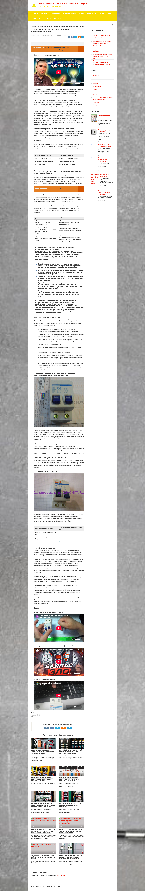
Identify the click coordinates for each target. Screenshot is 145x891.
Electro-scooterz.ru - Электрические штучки (63, 3)
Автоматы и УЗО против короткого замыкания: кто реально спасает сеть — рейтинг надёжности (43, 831)
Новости (81, 13)
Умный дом (36, 18)
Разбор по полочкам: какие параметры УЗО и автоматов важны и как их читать (69, 779)
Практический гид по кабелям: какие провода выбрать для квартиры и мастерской (42, 779)
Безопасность (55, 13)
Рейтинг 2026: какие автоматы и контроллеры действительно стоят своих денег (103, 37)
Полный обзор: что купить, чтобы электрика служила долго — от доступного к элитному (71, 751)
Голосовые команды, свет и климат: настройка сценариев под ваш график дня (103, 49)
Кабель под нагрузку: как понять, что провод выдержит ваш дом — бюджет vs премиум (71, 831)
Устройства (47, 18)
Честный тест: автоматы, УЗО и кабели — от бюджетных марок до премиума (43, 857)
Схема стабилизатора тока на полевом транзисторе (106, 174)
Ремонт (101, 13)
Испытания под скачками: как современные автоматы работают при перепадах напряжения (43, 805)
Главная (35, 13)
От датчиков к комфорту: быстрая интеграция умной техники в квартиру (102, 56)
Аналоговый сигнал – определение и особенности (104, 159)
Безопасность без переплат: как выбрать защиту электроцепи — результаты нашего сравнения (70, 857)
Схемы (109, 13)
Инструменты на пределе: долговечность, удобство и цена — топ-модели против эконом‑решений (43, 752)
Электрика (57, 18)
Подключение (91, 13)
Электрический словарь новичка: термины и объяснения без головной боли (102, 43)
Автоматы (44, 13)
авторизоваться (61, 875)
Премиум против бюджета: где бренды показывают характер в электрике (70, 805)
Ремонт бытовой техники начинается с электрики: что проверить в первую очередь (101, 62)
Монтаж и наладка (69, 13)
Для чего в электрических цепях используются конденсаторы (105, 192)
